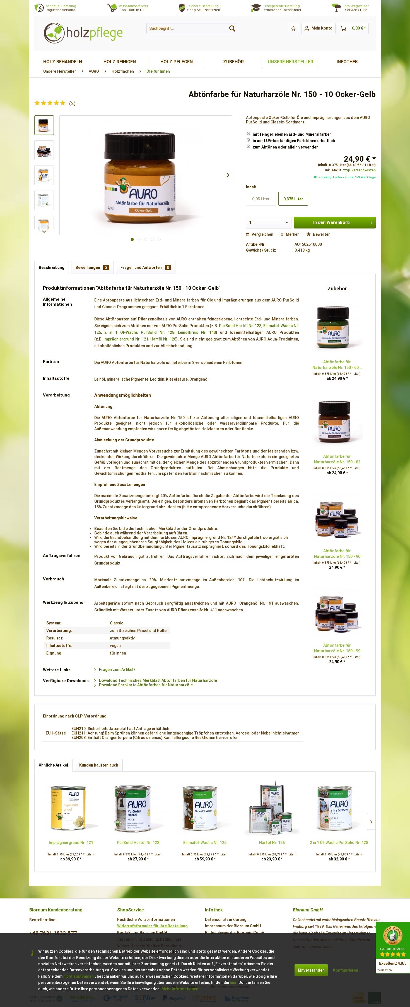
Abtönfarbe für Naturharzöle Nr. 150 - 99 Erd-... (337, 648)
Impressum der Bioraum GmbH (233, 926)
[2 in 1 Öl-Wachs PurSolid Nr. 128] (339, 808)
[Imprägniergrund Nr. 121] (71, 808)
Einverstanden (311, 970)
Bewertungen (91, 267)
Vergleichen (262, 234)
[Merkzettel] (293, 28)
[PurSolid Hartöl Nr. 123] (137, 808)
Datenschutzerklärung (225, 919)
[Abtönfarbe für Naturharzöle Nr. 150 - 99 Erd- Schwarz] (337, 610)
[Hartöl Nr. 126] (272, 808)
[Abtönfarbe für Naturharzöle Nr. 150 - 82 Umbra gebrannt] (337, 421)
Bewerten (321, 234)
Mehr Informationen (179, 989)
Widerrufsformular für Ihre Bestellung (152, 926)
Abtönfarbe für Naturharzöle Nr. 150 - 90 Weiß (337, 554)
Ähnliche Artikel (53, 765)
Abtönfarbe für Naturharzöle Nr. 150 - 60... (337, 365)
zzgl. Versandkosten (359, 170)
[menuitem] (360, 8)
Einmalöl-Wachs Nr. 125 (204, 842)
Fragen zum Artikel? (117, 669)
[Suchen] (232, 28)
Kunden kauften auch (98, 765)
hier (233, 982)
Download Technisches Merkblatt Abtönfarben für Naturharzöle (157, 680)
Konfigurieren (345, 970)
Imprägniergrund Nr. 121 (125, 339)
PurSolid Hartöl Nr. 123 (240, 325)
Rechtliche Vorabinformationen (146, 919)
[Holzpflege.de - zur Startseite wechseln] (83, 33)
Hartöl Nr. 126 (163, 339)
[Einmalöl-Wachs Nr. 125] (205, 808)
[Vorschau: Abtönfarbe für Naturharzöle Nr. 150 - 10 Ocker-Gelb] (44, 125)
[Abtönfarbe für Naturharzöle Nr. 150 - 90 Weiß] (337, 516)
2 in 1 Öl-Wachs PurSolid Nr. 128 (139, 332)
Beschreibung (51, 267)
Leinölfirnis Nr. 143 (197, 332)
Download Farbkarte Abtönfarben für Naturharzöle (145, 685)
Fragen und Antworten (144, 267)
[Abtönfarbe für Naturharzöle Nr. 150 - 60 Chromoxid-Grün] (337, 327)
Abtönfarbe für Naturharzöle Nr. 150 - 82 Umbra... (337, 459)
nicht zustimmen (78, 976)
